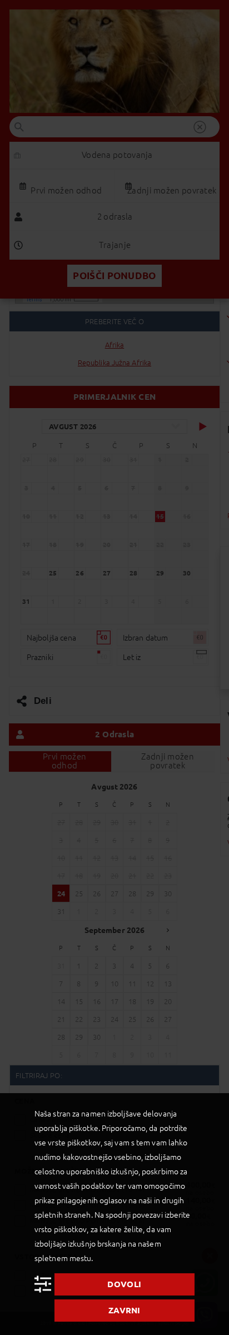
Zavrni (124, 1310)
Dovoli (124, 1284)
